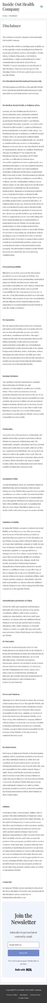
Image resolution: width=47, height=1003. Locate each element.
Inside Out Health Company (18, 6)
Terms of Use (35, 995)
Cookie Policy (23, 998)
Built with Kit (23, 969)
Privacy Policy (12, 995)
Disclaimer (24, 995)
